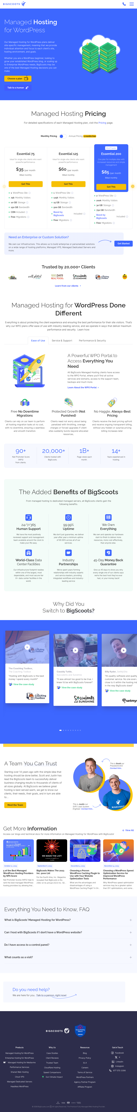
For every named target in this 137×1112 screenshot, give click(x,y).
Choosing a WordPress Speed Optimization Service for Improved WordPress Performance (118, 874)
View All (129, 830)
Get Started (124, 243)
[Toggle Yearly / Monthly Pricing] (63, 136)
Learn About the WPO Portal (82, 387)
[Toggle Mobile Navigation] (132, 4)
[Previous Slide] (4, 186)
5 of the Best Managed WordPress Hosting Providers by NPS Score (18, 873)
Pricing (102, 122)
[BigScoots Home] (14, 3)
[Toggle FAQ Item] (130, 920)
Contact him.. (116, 768)
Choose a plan (14, 78)
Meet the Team (15, 805)
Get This (25, 184)
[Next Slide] (132, 186)
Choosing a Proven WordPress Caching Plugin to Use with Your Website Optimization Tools (85, 874)
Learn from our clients (66, 285)
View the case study (23, 684)
